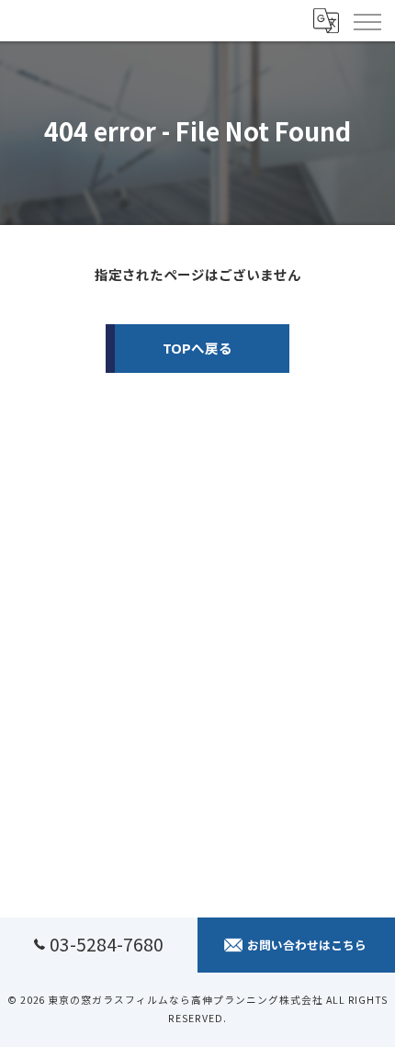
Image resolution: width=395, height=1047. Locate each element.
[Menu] (366, 20)
